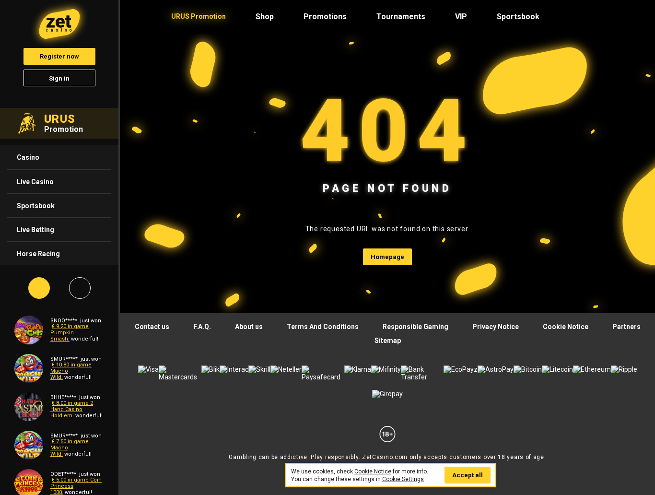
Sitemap (387, 340)
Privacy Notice (495, 326)
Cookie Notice (565, 326)
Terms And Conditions (323, 326)
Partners (626, 326)
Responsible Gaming (415, 326)
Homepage (387, 256)
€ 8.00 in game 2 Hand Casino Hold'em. (71, 409)
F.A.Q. (202, 326)
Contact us (152, 326)
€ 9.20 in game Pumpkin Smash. (69, 332)
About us (249, 326)
